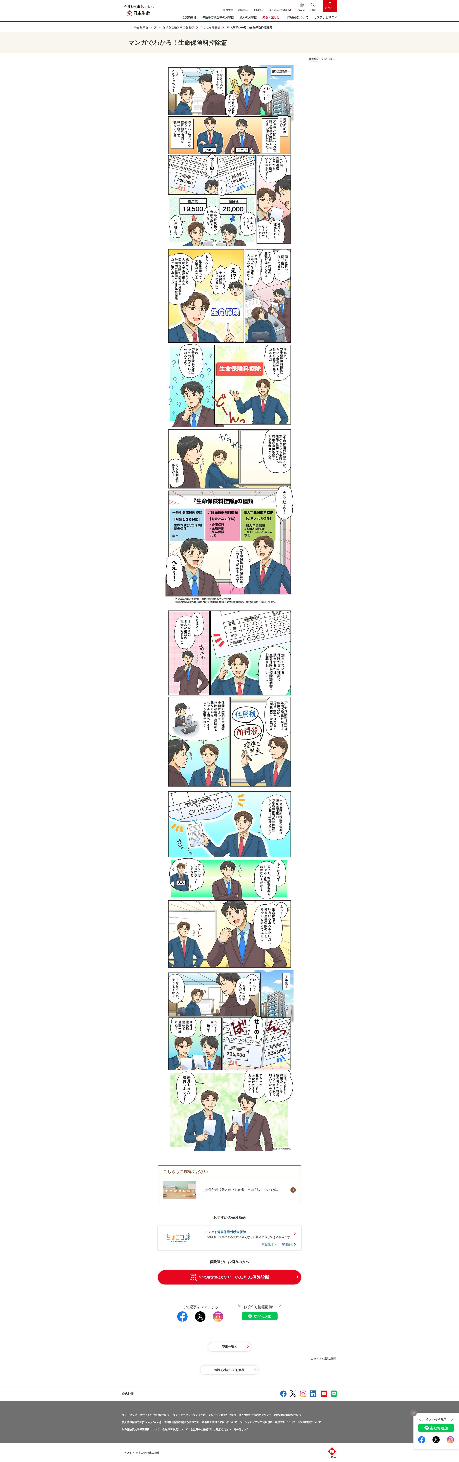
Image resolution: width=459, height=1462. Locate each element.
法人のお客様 (248, 17)
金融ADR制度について (175, 1429)
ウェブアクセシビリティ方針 (189, 1414)
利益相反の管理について (288, 1414)
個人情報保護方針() (141, 1422)
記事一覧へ (229, 1347)
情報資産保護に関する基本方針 (181, 1422)
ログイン (330, 8)
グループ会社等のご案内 (222, 1414)
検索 (313, 10)
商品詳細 (267, 1244)
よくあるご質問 (278, 9)
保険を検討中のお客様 (229, 1370)
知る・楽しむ (271, 17)
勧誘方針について (285, 1422)
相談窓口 (243, 9)
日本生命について (296, 17)
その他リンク (241, 1429)
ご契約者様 (189, 17)
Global (301, 10)
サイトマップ (129, 1414)
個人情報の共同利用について (255, 1414)
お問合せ (259, 9)
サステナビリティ (325, 17)
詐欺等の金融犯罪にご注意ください (211, 1429)
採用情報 (228, 9)
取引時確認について (309, 1422)
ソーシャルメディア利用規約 (256, 1422)
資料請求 (287, 1244)
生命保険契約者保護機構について (141, 1429)
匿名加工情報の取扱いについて (219, 1422)
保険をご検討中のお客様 (218, 17)
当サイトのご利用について (155, 1414)
